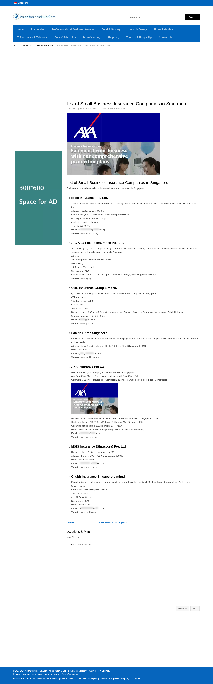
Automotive (37, 29)
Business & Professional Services (42, 679)
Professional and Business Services (73, 29)
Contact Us (165, 37)
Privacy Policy (94, 671)
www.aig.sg (86, 278)
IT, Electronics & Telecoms (32, 37)
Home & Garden (163, 29)
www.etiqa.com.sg (89, 233)
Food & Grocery (111, 29)
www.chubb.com (88, 512)
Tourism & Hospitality (139, 37)
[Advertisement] (135, 74)
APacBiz (84, 108)
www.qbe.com (87, 323)
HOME (138, 679)
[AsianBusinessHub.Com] (42, 16)
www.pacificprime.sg (90, 357)
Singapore (22, 3)
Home (20, 29)
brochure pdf (94, 372)
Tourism (103, 679)
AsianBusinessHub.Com (36, 671)
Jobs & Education (65, 37)
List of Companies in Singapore (112, 522)
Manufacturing (91, 37)
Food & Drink (66, 679)
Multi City (71, 537)
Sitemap (105, 671)
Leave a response (116, 108)
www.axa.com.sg (88, 437)
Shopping (113, 37)
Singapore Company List (121, 679)
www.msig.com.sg (89, 467)
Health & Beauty (137, 29)
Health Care (80, 679)
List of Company (45, 46)
